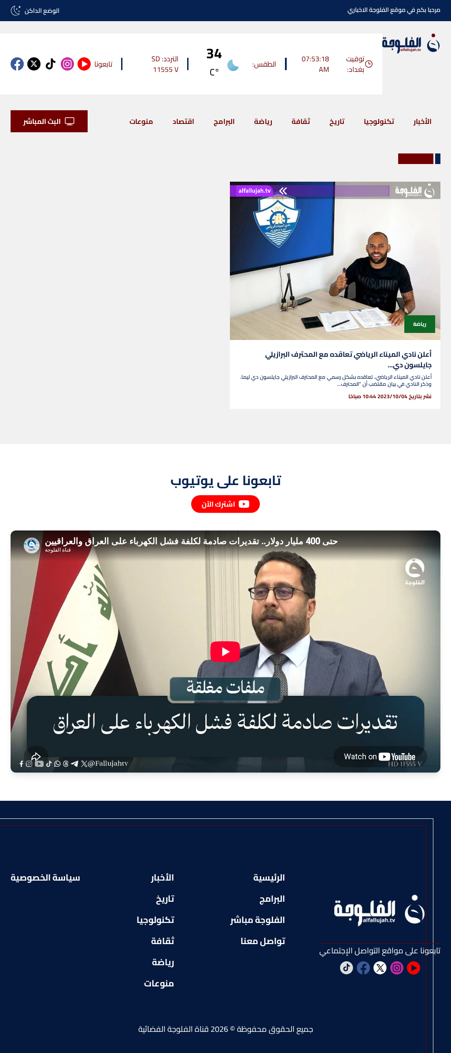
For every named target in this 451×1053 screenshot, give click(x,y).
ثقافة (301, 121)
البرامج (224, 121)
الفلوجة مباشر (257, 920)
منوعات (141, 121)
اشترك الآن (218, 504)
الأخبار (423, 121)
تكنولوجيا (379, 121)
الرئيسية (269, 877)
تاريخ (336, 121)
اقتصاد (183, 121)
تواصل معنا (262, 941)
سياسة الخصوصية (45, 877)
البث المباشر (42, 121)
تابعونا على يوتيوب (225, 480)
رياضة (263, 121)
